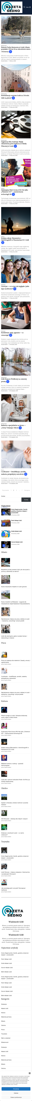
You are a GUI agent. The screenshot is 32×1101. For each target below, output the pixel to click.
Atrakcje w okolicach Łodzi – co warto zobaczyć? (12, 834)
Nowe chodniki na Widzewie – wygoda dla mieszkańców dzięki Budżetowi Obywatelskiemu (15, 602)
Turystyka (4, 1034)
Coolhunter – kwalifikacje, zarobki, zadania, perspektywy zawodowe (14, 677)
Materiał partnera (6, 1017)
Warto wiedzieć (5, 1038)
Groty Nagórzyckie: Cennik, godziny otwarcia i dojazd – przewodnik (19, 511)
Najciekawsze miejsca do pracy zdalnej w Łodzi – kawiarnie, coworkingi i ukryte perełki (15, 620)
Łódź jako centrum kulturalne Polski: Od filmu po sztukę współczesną (15, 780)
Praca (2, 470)
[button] (29, 1073)
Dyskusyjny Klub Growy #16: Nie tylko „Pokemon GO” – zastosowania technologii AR (14, 192)
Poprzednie (5, 490)
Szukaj (3, 496)
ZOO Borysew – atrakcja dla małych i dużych (14, 819)
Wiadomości (4, 45)
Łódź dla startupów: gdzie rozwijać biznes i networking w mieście (14, 637)
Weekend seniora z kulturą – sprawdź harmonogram (12, 764)
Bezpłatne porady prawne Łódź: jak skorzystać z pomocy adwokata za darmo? (15, 570)
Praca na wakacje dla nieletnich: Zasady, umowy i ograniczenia (15, 661)
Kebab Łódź (4, 1008)
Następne (27, 490)
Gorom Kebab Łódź (17, 542)
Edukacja (3, 284)
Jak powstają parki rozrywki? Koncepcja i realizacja (13, 889)
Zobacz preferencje (16, 1097)
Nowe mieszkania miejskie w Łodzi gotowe (14, 586)
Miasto (3, 1021)
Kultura (2, 188)
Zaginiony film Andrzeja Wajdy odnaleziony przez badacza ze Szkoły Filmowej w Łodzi (14, 144)
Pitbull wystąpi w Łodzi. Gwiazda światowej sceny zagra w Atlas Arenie (14, 716)
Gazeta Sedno (4, 60)
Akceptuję (16, 1089)
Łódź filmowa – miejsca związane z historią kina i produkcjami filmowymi (15, 873)
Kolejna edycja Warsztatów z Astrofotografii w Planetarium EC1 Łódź (15, 239)
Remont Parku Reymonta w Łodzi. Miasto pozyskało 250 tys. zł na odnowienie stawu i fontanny (15, 49)
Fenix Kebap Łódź (16, 520)
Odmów (16, 1093)
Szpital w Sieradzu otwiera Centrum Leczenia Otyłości (14, 803)
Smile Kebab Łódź (16, 531)
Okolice (3, 1025)
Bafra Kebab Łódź (6, 972)
